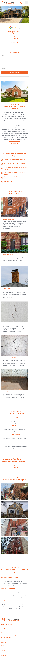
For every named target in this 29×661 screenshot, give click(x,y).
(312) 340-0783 (9, 624)
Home (2, 645)
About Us (3, 647)
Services (3, 650)
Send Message (13, 72)
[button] (26, 2)
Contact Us (3, 655)
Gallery (2, 653)
